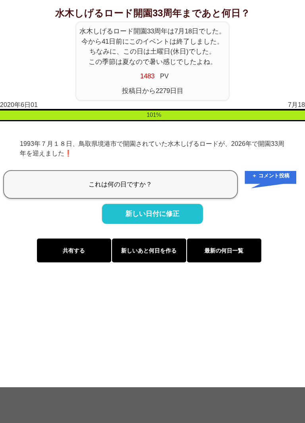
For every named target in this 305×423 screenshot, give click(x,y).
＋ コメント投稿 (271, 176)
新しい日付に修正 (152, 214)
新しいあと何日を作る (149, 250)
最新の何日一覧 (224, 250)
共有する (74, 250)
